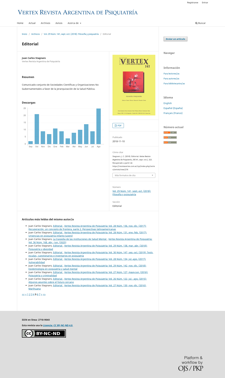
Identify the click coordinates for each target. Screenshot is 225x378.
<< (23, 294)
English (168, 103)
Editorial (58, 225)
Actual (32, 23)
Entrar (205, 2)
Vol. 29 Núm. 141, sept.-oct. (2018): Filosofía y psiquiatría (71, 33)
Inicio (24, 33)
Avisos (59, 23)
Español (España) (173, 108)
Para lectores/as (171, 73)
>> (44, 294)
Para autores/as (171, 78)
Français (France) (173, 113)
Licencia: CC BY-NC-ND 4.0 (58, 325)
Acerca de (73, 23)
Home (20, 23)
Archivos (45, 23)
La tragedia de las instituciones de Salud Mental (80, 239)
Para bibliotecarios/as (174, 83)
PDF (119, 125)
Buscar (201, 23)
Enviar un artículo (175, 38)
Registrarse (192, 2)
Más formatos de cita (125, 175)
